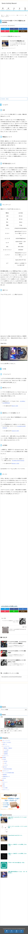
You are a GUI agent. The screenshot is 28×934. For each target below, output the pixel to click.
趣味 (3, 780)
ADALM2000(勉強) (8, 768)
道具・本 (5, 744)
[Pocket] (5, 31)
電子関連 (4, 757)
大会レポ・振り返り (7, 742)
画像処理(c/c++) (6, 776)
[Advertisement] (14, 79)
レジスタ (6, 765)
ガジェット (5, 782)
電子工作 (5, 767)
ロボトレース (5, 755)
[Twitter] (5, 29)
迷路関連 (6, 753)
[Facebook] (14, 29)
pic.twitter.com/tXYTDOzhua (18, 460)
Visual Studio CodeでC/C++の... (15, 835)
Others (3, 785)
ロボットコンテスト (11, 15)
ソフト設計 (6, 750)
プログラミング (5, 770)
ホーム (3, 15)
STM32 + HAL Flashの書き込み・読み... (16, 862)
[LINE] (14, 31)
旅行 (4, 784)
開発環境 (5, 774)
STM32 (4, 759)
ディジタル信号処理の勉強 (8, 772)
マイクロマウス (21, 15)
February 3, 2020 (15, 463)
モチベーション (6, 789)
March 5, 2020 (15, 405)
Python (4, 778)
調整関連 (6, 751)
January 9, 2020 (15, 430)
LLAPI (5, 763)
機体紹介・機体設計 (5, 16)
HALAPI (5, 761)
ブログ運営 (5, 787)
